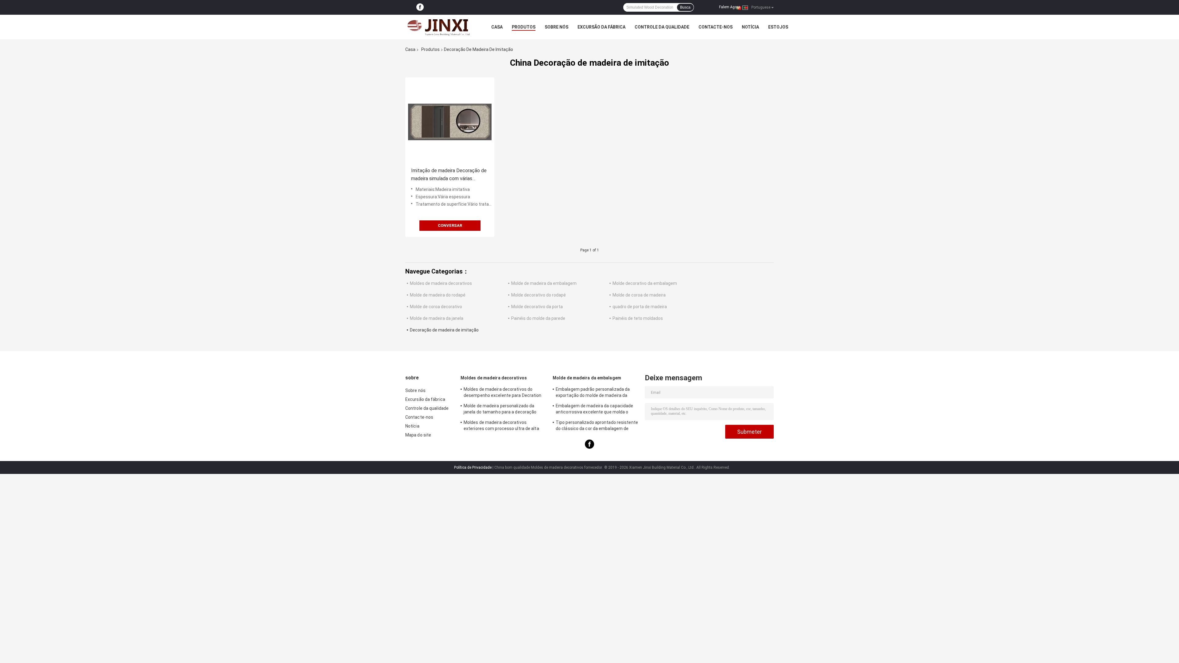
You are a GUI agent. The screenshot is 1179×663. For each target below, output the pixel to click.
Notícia (750, 27)
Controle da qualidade (662, 27)
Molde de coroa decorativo (436, 306)
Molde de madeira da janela (436, 318)
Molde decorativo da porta (537, 306)
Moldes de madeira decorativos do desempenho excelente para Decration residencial (503, 393)
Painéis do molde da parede (538, 318)
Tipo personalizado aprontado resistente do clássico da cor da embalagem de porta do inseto (597, 426)
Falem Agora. (730, 7)
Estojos (778, 27)
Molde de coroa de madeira (639, 295)
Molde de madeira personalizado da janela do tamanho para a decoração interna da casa (500, 409)
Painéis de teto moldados (638, 318)
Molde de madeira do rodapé (437, 295)
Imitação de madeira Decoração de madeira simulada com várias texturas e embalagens (449, 175)
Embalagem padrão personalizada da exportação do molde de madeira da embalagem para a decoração (593, 393)
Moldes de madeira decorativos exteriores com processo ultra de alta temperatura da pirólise (501, 426)
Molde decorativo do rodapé (538, 295)
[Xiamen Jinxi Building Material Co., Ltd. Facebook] (420, 7)
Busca (685, 7)
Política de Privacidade (473, 467)
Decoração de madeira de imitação (444, 330)
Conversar (450, 225)
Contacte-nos (715, 27)
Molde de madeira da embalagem (544, 283)
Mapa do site (418, 434)
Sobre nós (556, 27)
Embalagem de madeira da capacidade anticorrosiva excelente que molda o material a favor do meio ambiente (594, 409)
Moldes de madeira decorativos (441, 283)
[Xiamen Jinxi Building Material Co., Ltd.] (439, 27)
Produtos (523, 27)
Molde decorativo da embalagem (645, 283)
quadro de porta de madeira (640, 306)
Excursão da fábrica (601, 27)
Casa (497, 27)
